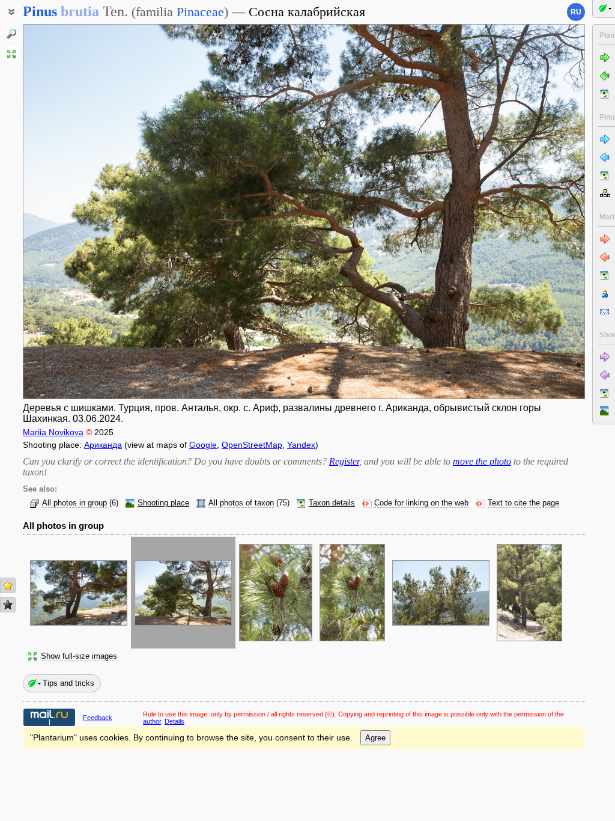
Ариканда (103, 445)
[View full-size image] (11, 54)
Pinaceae (200, 11)
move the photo (482, 461)
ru (576, 12)
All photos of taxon (241, 503)
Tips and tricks (68, 683)
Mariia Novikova (53, 432)
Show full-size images (79, 656)
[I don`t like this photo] (8, 604)
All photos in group (74, 503)
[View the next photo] (526, 211)
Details (174, 721)
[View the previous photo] (82, 211)
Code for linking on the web (421, 503)
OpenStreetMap (252, 445)
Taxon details (332, 503)
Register (344, 461)
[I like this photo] (8, 585)
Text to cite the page (523, 503)
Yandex (301, 445)
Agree (375, 737)
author (152, 721)
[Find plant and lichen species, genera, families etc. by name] (11, 34)
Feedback (97, 717)
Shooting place (163, 503)
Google (203, 445)
